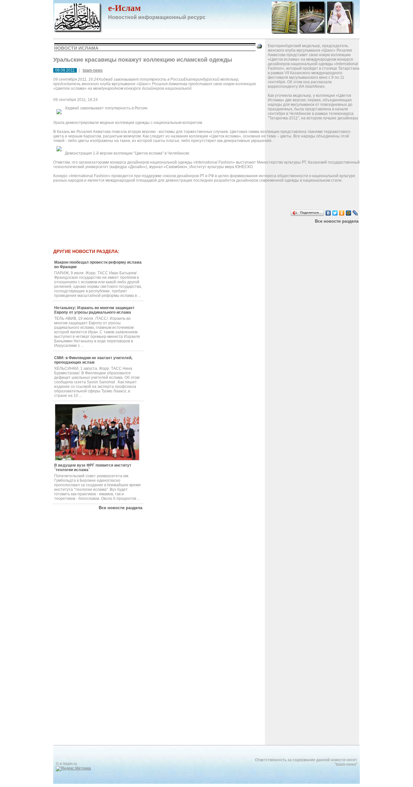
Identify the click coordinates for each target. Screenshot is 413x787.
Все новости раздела (336, 221)
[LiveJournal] (355, 213)
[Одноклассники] (341, 213)
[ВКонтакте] (328, 213)
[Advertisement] (183, 231)
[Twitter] (335, 213)
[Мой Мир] (348, 213)
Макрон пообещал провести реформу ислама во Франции (98, 264)
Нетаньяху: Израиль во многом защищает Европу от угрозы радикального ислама (94, 310)
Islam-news (93, 70)
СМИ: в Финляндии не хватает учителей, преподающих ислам (93, 360)
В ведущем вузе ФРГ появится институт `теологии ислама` (92, 467)
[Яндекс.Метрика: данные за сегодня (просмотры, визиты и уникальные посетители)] (73, 768)
